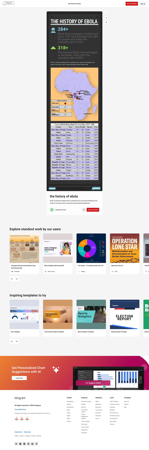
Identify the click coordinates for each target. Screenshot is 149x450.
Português (27, 436)
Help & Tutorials (114, 401)
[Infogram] (8, 3)
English (17, 436)
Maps (68, 410)
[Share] (106, 18)
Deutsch (21, 436)
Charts (68, 413)
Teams (97, 418)
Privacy (23, 409)
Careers (126, 404)
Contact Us (18, 432)
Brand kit (83, 407)
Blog (125, 407)
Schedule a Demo (115, 415)
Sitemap (112, 424)
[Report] (106, 23)
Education (98, 415)
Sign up (143, 4)
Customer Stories (114, 404)
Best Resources (114, 413)
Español (33, 436)
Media (97, 401)
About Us (126, 401)
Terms (17, 409)
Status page (113, 421)
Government (98, 410)
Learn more (19, 378)
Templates (84, 432)
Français (38, 436)
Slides (68, 418)
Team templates (85, 421)
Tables (68, 415)
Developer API (113, 418)
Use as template (132, 3)
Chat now (27, 432)
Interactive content (86, 401)
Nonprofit (98, 413)
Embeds (83, 404)
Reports (69, 404)
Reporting (98, 407)
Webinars (112, 410)
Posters (69, 421)
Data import (84, 424)
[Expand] (106, 13)
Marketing (98, 404)
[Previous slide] (12, 279)
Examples (112, 407)
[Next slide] (17, 279)
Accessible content (84, 411)
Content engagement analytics (84, 416)
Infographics (70, 401)
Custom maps (85, 427)
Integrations (84, 430)
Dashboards (70, 407)
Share (52, 188)
